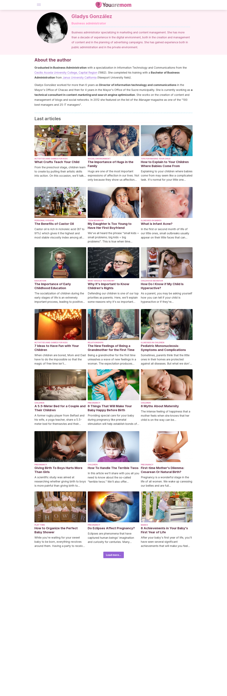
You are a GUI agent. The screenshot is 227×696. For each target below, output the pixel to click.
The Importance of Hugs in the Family (110, 164)
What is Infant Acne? (156, 224)
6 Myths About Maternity (160, 406)
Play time (39, 525)
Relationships (95, 342)
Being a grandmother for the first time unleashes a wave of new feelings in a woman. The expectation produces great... (112, 360)
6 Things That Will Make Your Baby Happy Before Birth (110, 408)
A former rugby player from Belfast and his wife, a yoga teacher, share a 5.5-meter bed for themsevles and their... (59, 419)
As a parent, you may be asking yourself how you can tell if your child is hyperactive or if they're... (166, 297)
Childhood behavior (152, 281)
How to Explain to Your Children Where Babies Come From (165, 164)
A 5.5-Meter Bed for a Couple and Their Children (60, 408)
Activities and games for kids (50, 158)
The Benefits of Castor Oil (54, 224)
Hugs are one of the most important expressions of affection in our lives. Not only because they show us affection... (113, 175)
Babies (144, 525)
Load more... (113, 554)
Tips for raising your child (155, 158)
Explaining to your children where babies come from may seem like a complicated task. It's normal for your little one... (166, 175)
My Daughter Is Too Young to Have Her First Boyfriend (110, 226)
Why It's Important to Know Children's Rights (108, 286)
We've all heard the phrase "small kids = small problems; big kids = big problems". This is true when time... (113, 237)
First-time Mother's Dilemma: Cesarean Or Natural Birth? (162, 470)
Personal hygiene (44, 220)
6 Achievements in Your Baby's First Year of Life (164, 530)
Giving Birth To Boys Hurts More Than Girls (58, 470)
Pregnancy (94, 403)
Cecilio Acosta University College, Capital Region (65, 72)
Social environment (99, 158)
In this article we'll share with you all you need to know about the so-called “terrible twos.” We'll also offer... (113, 477)
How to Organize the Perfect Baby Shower (56, 530)
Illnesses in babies (151, 220)
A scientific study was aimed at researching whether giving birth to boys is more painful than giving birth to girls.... (60, 482)
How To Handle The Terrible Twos (113, 468)
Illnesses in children (152, 342)
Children (39, 403)
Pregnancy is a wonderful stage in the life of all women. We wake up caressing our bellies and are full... (166, 481)
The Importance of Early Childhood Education (52, 286)
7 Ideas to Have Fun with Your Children (56, 348)
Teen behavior (95, 220)
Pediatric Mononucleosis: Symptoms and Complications (163, 348)
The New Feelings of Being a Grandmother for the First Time (111, 348)
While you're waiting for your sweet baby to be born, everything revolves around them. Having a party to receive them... (59, 542)
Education (40, 281)
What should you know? (101, 281)
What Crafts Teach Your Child (56, 162)
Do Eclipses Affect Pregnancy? (111, 528)
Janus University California (80, 77)
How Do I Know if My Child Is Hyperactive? (162, 286)
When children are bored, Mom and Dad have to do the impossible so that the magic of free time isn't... (60, 359)
